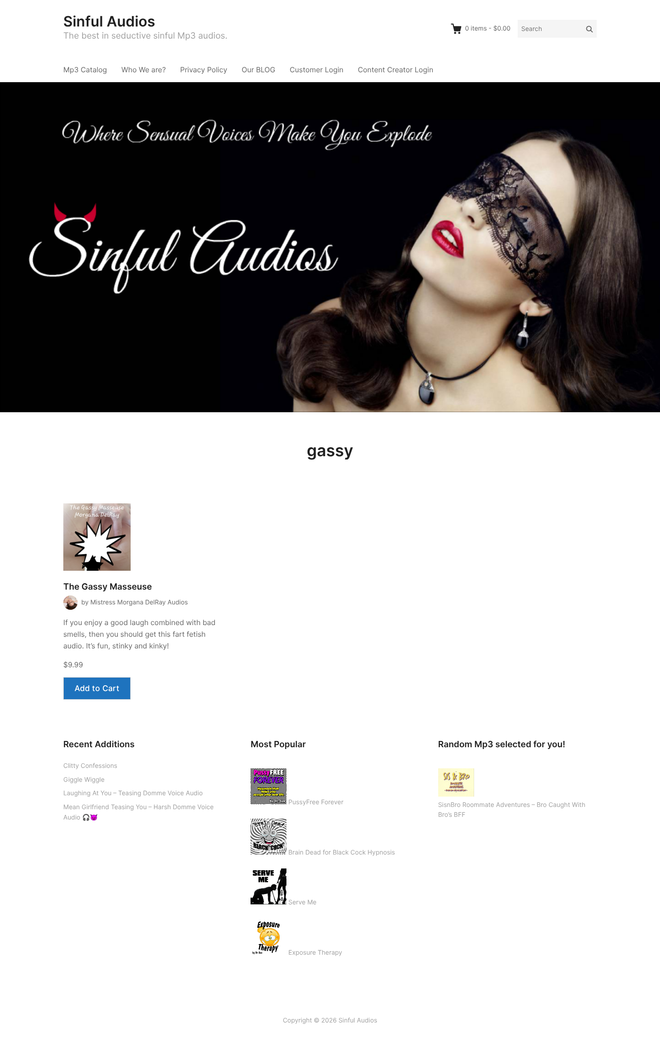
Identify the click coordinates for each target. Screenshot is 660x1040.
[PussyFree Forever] (268, 784)
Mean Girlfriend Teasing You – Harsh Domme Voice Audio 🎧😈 (138, 812)
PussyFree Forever (315, 802)
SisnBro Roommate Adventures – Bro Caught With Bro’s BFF (511, 810)
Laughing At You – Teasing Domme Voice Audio (133, 793)
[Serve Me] (268, 884)
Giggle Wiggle (84, 780)
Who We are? (143, 69)
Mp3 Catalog (85, 69)
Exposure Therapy (315, 952)
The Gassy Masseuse (107, 587)
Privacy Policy (203, 69)
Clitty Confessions (90, 766)
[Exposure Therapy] (268, 935)
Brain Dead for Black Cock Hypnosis (341, 852)
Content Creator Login (395, 69)
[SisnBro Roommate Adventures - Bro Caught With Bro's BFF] (456, 780)
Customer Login (316, 69)
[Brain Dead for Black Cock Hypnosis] (268, 834)
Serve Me (302, 902)
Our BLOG (258, 69)
